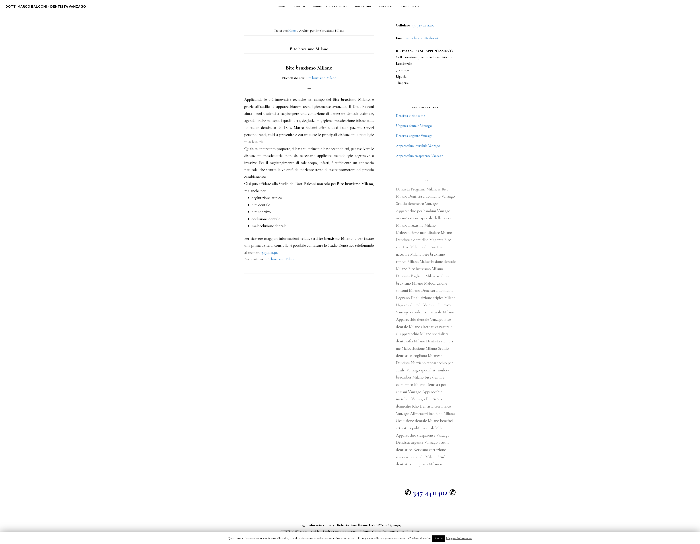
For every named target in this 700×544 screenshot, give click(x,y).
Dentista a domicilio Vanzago (431, 196)
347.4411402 (270, 252)
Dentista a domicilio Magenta (419, 239)
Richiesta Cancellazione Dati (356, 525)
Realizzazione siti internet (340, 531)
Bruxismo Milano (422, 225)
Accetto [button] (438, 538)
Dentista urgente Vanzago (414, 136)
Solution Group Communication (382, 531)
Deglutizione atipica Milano (433, 297)
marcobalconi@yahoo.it (421, 38)
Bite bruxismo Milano (309, 67)
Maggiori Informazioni (459, 538)
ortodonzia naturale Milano (432, 312)
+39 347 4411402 (422, 25)
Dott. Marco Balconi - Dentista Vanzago (45, 6)
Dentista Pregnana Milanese (418, 189)
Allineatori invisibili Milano (432, 413)
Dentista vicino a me (410, 115)
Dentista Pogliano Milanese (418, 276)
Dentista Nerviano (411, 362)
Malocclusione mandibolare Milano (424, 232)
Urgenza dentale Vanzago (414, 126)
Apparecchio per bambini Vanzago (423, 210)
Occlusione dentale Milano (417, 420)
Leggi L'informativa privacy (316, 525)
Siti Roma (413, 531)
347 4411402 (430, 492)
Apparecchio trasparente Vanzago (419, 156)
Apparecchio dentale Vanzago (419, 319)
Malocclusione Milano (419, 348)
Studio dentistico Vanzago (417, 203)
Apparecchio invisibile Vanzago (418, 146)
